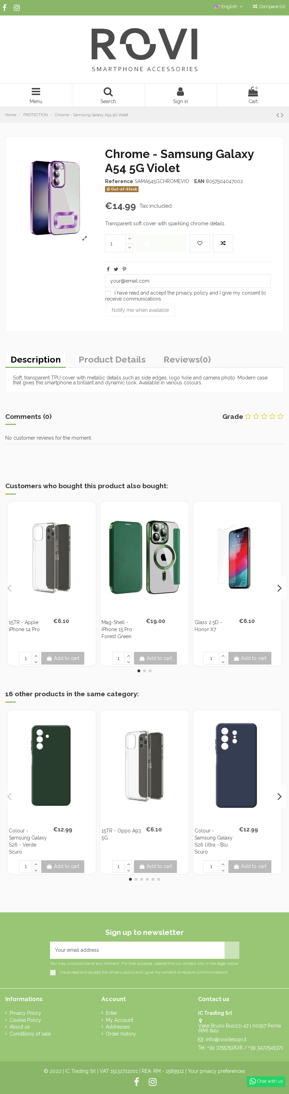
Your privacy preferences (216, 1071)
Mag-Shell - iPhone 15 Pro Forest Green (117, 629)
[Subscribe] (232, 950)
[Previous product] (278, 115)
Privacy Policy (25, 1013)
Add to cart (166, 243)
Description (36, 359)
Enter (111, 1013)
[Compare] (57, 610)
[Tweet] (116, 269)
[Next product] (282, 115)
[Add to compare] (223, 243)
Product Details (112, 359)
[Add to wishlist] (200, 243)
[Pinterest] (124, 269)
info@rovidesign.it (226, 1039)
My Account (119, 1020)
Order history (121, 1033)
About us (20, 1026)
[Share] (108, 269)
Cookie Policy (25, 1020)
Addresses (118, 1026)
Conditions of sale (30, 1033)
